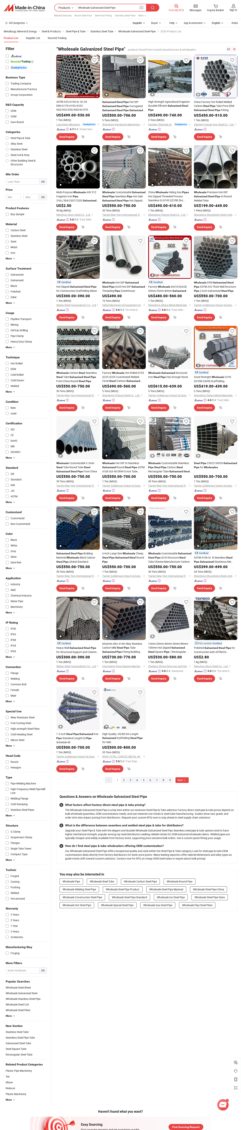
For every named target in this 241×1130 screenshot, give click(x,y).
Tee (8, 1076)
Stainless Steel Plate (125, 15)
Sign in (233, 10)
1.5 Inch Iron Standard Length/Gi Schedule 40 (77, 738)
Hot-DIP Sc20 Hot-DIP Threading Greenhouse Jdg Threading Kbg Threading (123, 287)
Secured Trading (57, 38)
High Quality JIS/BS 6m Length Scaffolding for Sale (122, 738)
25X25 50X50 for (215, 465)
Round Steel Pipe (83, 15)
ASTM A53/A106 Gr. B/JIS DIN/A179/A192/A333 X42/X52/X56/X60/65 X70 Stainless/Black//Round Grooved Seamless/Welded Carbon (77, 106)
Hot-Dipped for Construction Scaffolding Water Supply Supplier (76, 289)
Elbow (9, 1082)
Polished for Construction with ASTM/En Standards (214, 650)
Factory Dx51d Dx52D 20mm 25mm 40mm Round (167, 289)
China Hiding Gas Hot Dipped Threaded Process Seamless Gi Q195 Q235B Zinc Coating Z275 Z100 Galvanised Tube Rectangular (169, 196)
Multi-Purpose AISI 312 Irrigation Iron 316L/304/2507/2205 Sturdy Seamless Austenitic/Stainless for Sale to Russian (76, 196)
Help (172, 23)
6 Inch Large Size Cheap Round (123, 557)
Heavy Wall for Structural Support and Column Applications (76, 650)
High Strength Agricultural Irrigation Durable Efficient (169, 105)
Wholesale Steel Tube (102, 881)
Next (181, 780)
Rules (235, 23)
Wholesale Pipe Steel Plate (197, 905)
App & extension (193, 23)
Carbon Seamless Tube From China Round (76, 377)
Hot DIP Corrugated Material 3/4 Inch (122, 106)
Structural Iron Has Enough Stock (168, 375)
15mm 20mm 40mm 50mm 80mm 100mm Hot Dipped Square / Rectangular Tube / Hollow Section (168, 648)
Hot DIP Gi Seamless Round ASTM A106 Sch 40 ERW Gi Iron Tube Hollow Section (123, 467)
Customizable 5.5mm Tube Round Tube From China (76, 467)
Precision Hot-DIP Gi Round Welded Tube (213, 196)
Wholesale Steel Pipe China (208, 889)
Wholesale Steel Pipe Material (166, 889)
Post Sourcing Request (186, 1126)
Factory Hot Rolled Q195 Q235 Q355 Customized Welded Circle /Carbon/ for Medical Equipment (123, 377)
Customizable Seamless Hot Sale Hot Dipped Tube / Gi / (124, 196)
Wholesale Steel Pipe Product (123, 889)
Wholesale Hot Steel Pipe (77, 905)
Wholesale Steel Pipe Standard (129, 897)
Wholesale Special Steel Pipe (117, 905)
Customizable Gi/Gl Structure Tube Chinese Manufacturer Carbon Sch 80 (169, 558)
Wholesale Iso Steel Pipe (171, 897)
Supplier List (33, 38)
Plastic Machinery (16, 1094)
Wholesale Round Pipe (179, 881)
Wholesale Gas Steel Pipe (157, 905)
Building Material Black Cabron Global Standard (75, 557)
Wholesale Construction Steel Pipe (82, 897)
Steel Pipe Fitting (103, 15)
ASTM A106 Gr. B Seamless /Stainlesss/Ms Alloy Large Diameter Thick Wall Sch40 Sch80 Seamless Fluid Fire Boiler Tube (213, 560)
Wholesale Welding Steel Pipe (79, 889)
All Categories (17, 23)
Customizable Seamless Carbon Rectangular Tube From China (169, 467)
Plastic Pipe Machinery (19, 1070)
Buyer (154, 23)
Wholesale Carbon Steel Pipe (140, 881)
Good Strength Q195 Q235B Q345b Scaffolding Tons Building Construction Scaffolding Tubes (215, 379)
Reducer (10, 1088)
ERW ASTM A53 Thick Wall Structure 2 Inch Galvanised (215, 287)
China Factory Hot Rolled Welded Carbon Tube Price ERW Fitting (214, 106)
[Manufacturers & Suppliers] (24, 8)
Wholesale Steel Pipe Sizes (209, 897)
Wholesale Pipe (71, 881)
